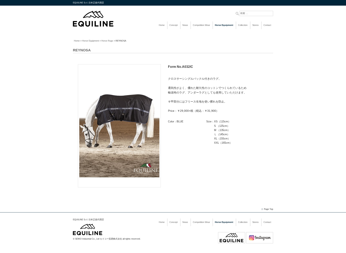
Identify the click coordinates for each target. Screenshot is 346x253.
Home (162, 25)
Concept (173, 25)
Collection (242, 25)
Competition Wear (201, 25)
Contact (267, 25)
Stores (255, 25)
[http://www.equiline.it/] (231, 242)
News (185, 25)
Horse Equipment (224, 25)
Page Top (268, 209)
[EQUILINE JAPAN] (93, 26)
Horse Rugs (107, 41)
